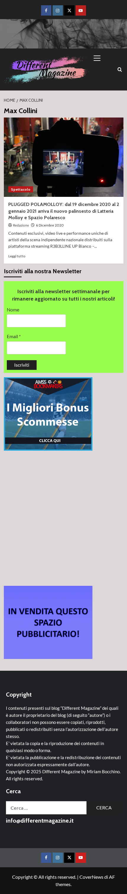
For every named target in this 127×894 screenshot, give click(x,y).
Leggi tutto (16, 256)
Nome (13, 309)
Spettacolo (20, 189)
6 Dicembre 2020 (50, 225)
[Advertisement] (63, 518)
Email (14, 336)
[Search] (119, 69)
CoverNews (91, 877)
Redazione (21, 225)
